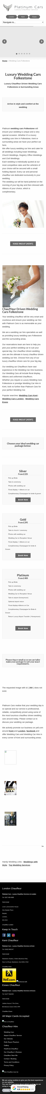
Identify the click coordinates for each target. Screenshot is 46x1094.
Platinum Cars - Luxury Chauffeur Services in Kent (18, 946)
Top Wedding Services (19, 865)
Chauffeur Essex (7, 1011)
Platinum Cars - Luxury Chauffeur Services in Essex (18, 991)
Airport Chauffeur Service (13, 1035)
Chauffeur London (7, 925)
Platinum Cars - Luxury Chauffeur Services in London (19, 894)
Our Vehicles (8, 1039)
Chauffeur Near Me (11, 1055)
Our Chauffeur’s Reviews (13, 1052)
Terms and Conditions (11, 1062)
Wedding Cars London (13, 399)
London (21, 731)
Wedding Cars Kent (28, 395)
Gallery (6, 1045)
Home (4, 61)
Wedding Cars (9, 1032)
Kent (11, 731)
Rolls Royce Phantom (11, 1042)
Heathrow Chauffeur (11, 1049)
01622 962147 (9, 949)
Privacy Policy (9, 1065)
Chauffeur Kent (6, 966)
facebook (31, 731)
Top (43, 846)
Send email (5, 902)
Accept (6, 1090)
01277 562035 (9, 994)
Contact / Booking (10, 1059)
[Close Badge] (35, 1085)
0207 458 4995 (9, 897)
